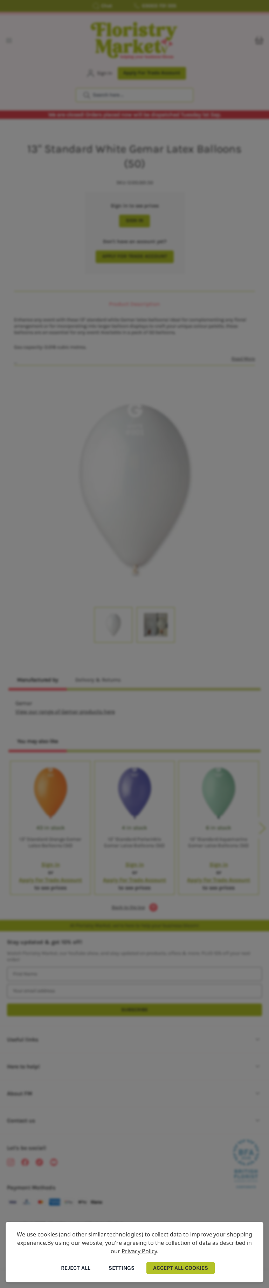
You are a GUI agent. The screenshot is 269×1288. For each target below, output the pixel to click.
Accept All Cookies (180, 1267)
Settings (121, 1267)
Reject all (75, 1267)
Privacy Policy (139, 1251)
